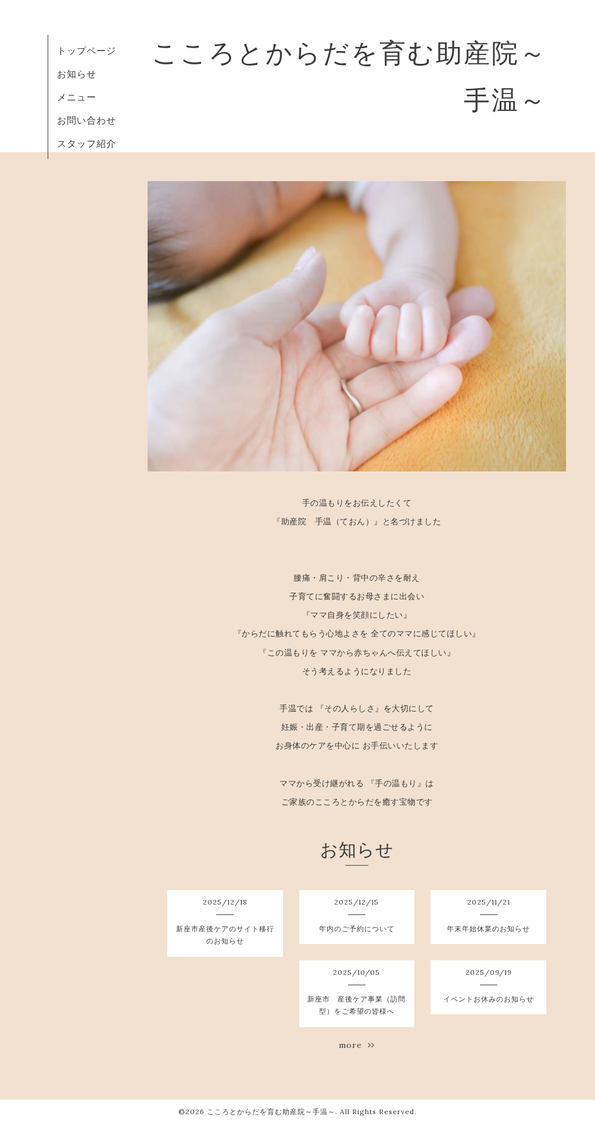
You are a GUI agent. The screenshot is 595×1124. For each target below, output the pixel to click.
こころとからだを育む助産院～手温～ (271, 1111)
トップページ (86, 50)
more (353, 1045)
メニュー (76, 97)
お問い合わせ (86, 120)
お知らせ (76, 74)
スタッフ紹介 (86, 143)
